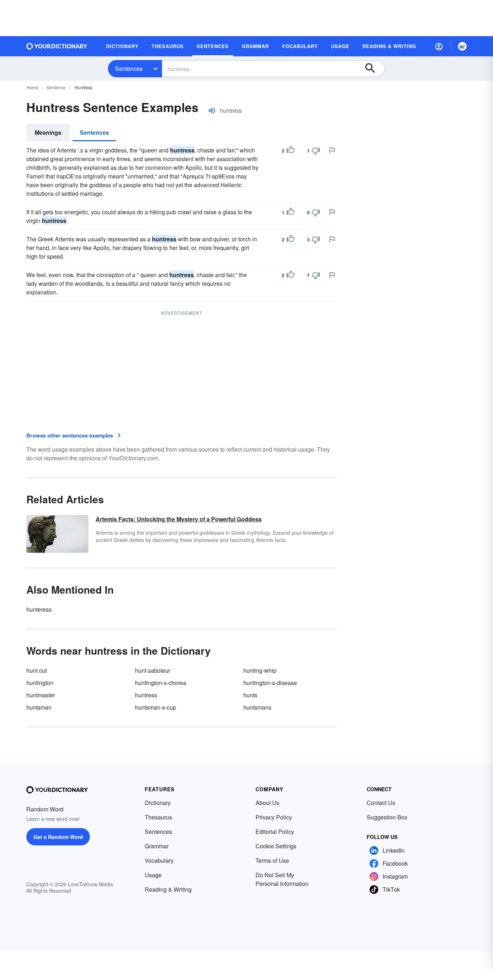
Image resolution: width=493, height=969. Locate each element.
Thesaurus (158, 817)
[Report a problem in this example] (332, 150)
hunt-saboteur (152, 670)
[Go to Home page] (57, 46)
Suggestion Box (387, 817)
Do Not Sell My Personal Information (282, 879)
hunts (250, 695)
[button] (439, 46)
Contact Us (381, 802)
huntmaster (40, 695)
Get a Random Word (58, 836)
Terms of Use (272, 860)
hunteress (39, 609)
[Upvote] (290, 150)
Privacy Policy (274, 817)
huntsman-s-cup (155, 707)
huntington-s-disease (270, 683)
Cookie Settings (276, 846)
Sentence (56, 87)
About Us (267, 802)
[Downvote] (315, 150)
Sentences (129, 68)
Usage (153, 875)
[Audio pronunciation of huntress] (212, 110)
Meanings (48, 132)
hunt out (36, 670)
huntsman (39, 707)
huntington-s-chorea (160, 683)
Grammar (157, 846)
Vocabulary (159, 860)
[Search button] (373, 69)
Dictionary (158, 802)
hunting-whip (259, 670)
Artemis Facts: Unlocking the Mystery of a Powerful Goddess (179, 519)
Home (32, 87)
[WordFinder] (462, 46)
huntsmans (257, 707)
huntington (39, 683)
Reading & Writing (168, 889)
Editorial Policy (275, 831)
